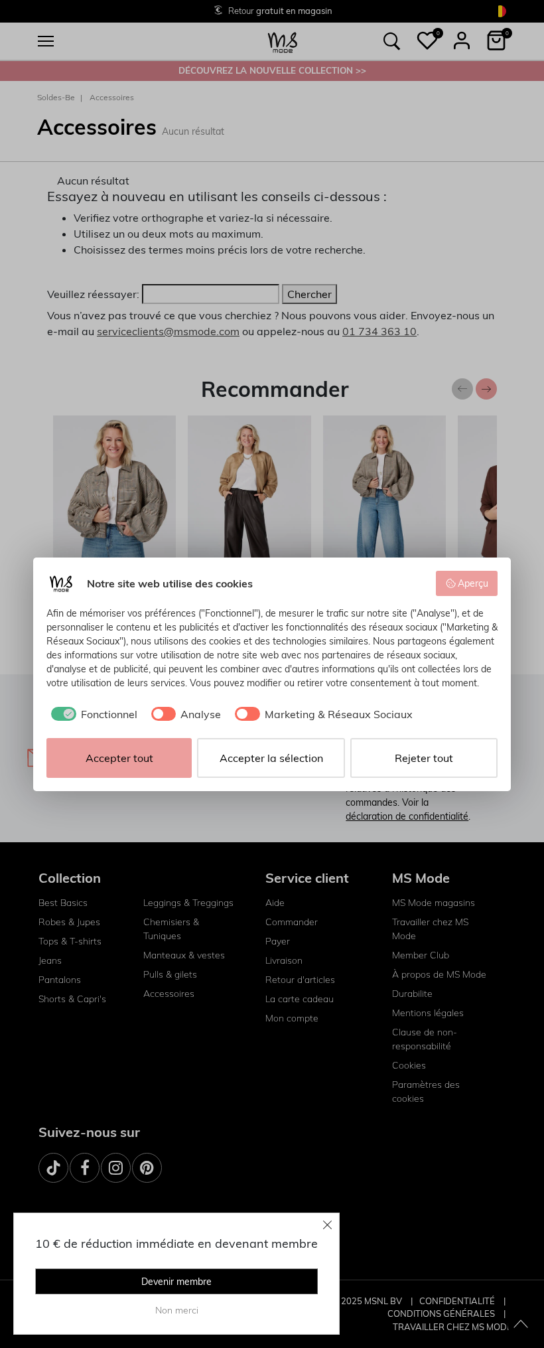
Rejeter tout (424, 758)
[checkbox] (91, 714)
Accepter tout (119, 758)
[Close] (327, 1224)
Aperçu (473, 583)
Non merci (176, 1310)
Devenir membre (176, 1282)
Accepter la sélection (271, 758)
